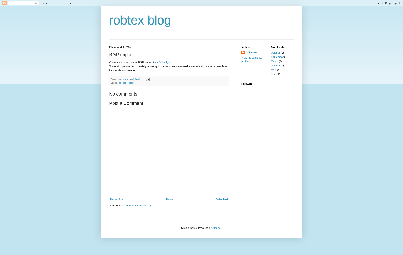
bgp (124, 83)
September (277, 57)
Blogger (216, 228)
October (275, 52)
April (273, 74)
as (120, 83)
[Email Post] (147, 79)
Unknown (251, 52)
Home (169, 199)
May (273, 70)
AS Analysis (164, 62)
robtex (131, 83)
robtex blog (140, 20)
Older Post (222, 199)
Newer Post (116, 199)
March (274, 61)
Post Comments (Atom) (138, 205)
